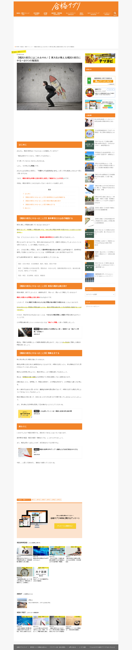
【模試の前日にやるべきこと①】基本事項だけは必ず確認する (44, 197)
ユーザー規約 (82, 647)
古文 (34, 499)
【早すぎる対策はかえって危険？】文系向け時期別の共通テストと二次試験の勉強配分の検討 (104, 165)
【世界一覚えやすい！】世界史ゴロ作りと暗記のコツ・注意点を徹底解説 (104, 254)
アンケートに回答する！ (65, 526)
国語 (40, 499)
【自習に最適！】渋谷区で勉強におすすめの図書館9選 (104, 208)
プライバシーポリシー (92, 306)
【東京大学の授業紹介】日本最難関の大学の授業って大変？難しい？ (104, 176)
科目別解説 (37, 13)
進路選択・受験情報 (56, 13)
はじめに (27, 193)
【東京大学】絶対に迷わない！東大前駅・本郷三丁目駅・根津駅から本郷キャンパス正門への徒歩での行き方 (104, 199)
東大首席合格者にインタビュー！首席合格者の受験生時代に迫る (104, 120)
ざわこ (31, 600)
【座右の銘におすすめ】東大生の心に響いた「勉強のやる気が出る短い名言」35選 (104, 187)
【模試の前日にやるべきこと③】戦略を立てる (39, 204)
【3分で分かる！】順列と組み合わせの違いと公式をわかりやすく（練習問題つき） (104, 265)
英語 (60, 499)
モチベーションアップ (93, 13)
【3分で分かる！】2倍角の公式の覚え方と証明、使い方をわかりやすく (104, 232)
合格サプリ (101, 647)
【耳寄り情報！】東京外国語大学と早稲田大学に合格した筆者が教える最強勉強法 (104, 220)
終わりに (27, 208)
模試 (55, 499)
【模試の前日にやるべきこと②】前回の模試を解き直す (42, 201)
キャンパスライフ (70, 13)
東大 (50, 499)
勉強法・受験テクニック (23, 13)
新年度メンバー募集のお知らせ (38, 647)
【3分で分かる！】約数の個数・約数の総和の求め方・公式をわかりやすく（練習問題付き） (104, 143)
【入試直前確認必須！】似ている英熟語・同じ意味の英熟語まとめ (104, 131)
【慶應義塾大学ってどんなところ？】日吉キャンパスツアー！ (103, 275)
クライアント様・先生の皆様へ (58, 647)
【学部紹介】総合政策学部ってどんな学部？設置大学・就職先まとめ (104, 154)
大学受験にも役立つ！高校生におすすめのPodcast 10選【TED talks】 (104, 243)
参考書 (45, 13)
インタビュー (106, 13)
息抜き (81, 13)
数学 (45, 499)
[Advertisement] (66, 32)
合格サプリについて (22, 647)
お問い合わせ (72, 647)
